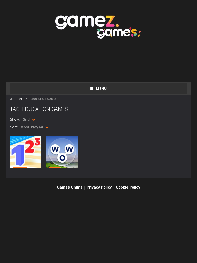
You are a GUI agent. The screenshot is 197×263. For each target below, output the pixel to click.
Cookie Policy (128, 187)
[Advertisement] (103, 61)
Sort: (14, 127)
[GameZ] (98, 26)
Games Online (70, 187)
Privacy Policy (99, 187)
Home (18, 99)
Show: (15, 119)
